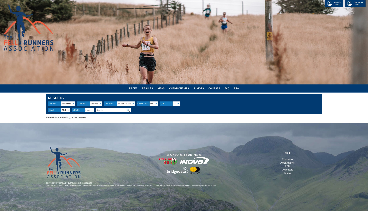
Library (287, 173)
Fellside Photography (183, 185)
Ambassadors (287, 163)
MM (152, 104)
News (161, 88)
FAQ (227, 88)
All (174, 104)
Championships (179, 88)
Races (133, 88)
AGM (287, 166)
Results (147, 88)
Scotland (94, 104)
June (88, 110)
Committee (287, 159)
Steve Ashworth (197, 185)
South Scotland (124, 104)
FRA (236, 88)
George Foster (104, 185)
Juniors (198, 88)
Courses (214, 88)
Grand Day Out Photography (155, 185)
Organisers (287, 169)
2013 (64, 110)
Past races (66, 104)
